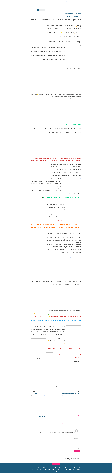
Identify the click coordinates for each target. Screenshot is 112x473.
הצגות (49, 469)
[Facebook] (35, 8)
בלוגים (75, 467)
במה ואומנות (54, 469)
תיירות (70, 469)
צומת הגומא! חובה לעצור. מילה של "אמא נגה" (70, 457)
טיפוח (47, 467)
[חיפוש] (38, 10)
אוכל (79, 467)
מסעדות (33, 467)
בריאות (71, 467)
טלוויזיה (45, 469)
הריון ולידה (66, 467)
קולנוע (33, 469)
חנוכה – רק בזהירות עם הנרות (41, 416)
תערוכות (56, 471)
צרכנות (74, 469)
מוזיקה (41, 469)
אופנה (51, 467)
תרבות (59, 469)
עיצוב (44, 467)
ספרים (37, 469)
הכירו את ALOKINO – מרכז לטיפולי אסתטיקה (71, 455)
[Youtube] (33, 8)
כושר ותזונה (61, 467)
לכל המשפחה (39, 467)
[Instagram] (33, 11)
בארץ (66, 469)
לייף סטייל (55, 467)
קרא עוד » (79, 415)
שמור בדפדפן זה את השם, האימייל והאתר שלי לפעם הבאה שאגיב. (68, 448)
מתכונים (78, 469)
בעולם (63, 469)
